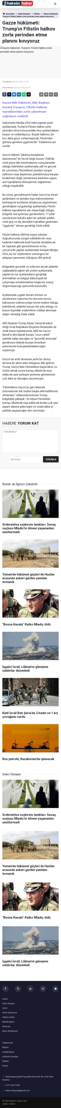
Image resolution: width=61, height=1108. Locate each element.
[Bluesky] (14, 94)
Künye (5, 1065)
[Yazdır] (41, 94)
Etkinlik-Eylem (8, 1022)
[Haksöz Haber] (17, 3)
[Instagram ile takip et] (43, 989)
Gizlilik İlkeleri (8, 1052)
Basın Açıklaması (10, 1031)
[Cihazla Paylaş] (29, 94)
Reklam (5, 1061)
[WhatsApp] (24, 94)
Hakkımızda (7, 1043)
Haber (5, 999)
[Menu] (55, 3)
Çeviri (4, 1008)
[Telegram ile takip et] (55, 989)
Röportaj (6, 1026)
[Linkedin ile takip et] (30, 989)
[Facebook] (4, 94)
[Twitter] (9, 94)
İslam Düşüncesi (9, 1012)
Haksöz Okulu (8, 1017)
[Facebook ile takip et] (5, 989)
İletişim (5, 1047)
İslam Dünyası (24, 14)
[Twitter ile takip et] (18, 989)
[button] (46, 94)
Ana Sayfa (9, 14)
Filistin (37, 14)
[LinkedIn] (19, 94)
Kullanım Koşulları (10, 1056)
